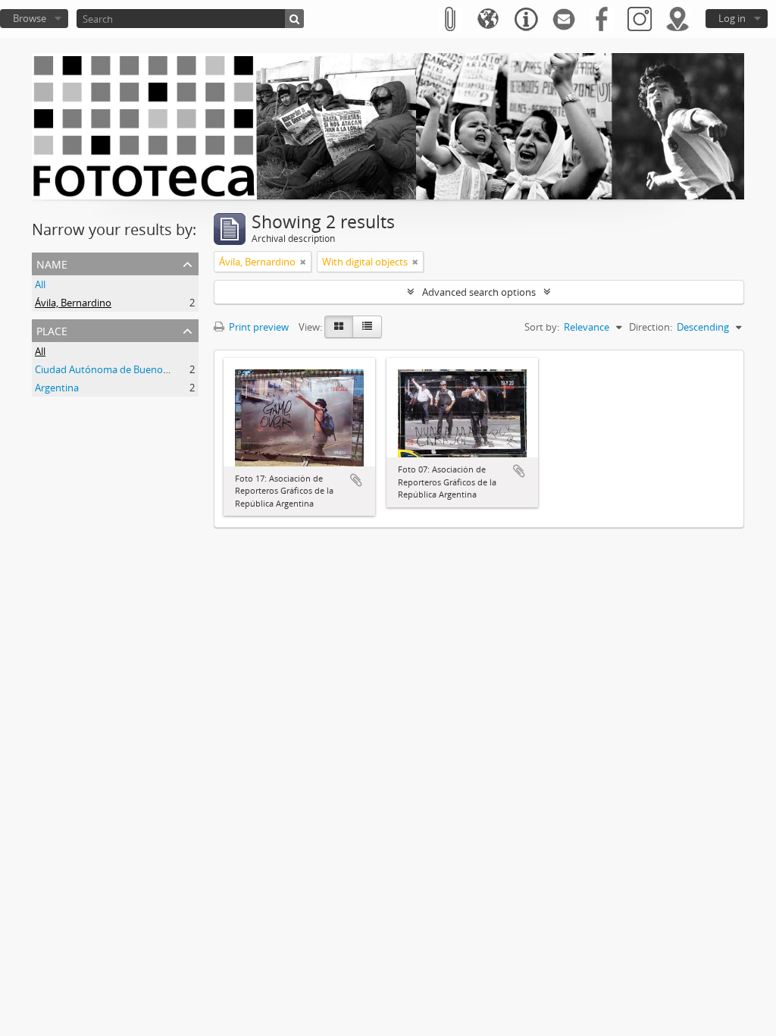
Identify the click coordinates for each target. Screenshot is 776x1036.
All (40, 284)
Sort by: (541, 327)
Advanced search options (479, 292)
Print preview (258, 327)
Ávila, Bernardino (73, 302)
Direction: (650, 327)
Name (51, 263)
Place (51, 329)
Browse (29, 18)
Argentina (57, 387)
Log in (732, 18)
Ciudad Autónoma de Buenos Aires (113, 369)
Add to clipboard (356, 480)
